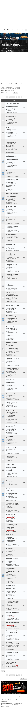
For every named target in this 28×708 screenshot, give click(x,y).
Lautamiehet (16, 176)
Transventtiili (9, 170)
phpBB (15, 699)
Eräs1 (17, 133)
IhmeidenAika (9, 386)
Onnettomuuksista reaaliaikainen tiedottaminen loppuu (12, 294)
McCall (17, 332)
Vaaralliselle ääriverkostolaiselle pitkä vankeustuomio (11, 317)
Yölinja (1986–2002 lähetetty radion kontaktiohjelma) (11, 254)
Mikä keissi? (9, 548)
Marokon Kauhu (9, 440)
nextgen (20, 704)
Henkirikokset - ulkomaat (11, 422)
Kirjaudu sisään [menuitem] (20, 29)
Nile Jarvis (8, 186)
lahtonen (17, 645)
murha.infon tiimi (10, 517)
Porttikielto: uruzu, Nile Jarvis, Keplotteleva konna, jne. (12, 632)
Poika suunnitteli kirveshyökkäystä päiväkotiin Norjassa (11, 116)
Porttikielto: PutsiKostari (12, 217)
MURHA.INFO (11, 45)
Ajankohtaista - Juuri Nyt (11, 112)
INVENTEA (16, 704)
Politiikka (16, 408)
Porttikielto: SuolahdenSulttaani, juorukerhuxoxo (11, 539)
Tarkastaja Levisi (9, 120)
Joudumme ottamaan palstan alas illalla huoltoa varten (11, 526)
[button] (7, 97)
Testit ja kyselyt (9, 555)
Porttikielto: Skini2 (11, 244)
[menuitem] (3, 706)
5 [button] (16, 97)
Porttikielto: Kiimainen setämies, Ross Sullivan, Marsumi (12, 505)
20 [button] (19, 97)
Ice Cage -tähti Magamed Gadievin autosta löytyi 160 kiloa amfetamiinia (12, 105)
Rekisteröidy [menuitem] (11, 29)
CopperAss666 (9, 210)
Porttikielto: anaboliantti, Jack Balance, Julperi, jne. (12, 603)
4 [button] (14, 97)
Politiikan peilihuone (11, 402)
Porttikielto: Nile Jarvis (12, 274)
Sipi (16, 237)
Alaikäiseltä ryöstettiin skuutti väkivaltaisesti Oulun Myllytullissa (12, 195)
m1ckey (17, 257)
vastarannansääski (10, 173)
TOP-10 (15, 289)
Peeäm (17, 108)
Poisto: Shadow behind (12, 622)
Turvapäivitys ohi (10, 514)
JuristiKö (17, 297)
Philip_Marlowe (9, 405)
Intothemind (8, 551)
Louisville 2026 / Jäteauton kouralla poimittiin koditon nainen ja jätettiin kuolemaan (11, 467)
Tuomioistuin (16, 223)
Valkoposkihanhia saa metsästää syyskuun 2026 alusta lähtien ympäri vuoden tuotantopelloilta (12, 143)
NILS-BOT (8, 220)
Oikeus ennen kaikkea (11, 308)
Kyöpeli (17, 665)
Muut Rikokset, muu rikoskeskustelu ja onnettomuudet (10, 338)
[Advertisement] (14, 14)
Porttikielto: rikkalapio (12, 226)
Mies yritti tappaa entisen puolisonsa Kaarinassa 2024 (11, 587)
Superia (17, 319)
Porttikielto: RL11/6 (11, 394)
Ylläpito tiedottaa (9, 521)
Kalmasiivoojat (10, 456)
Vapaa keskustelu (10, 152)
